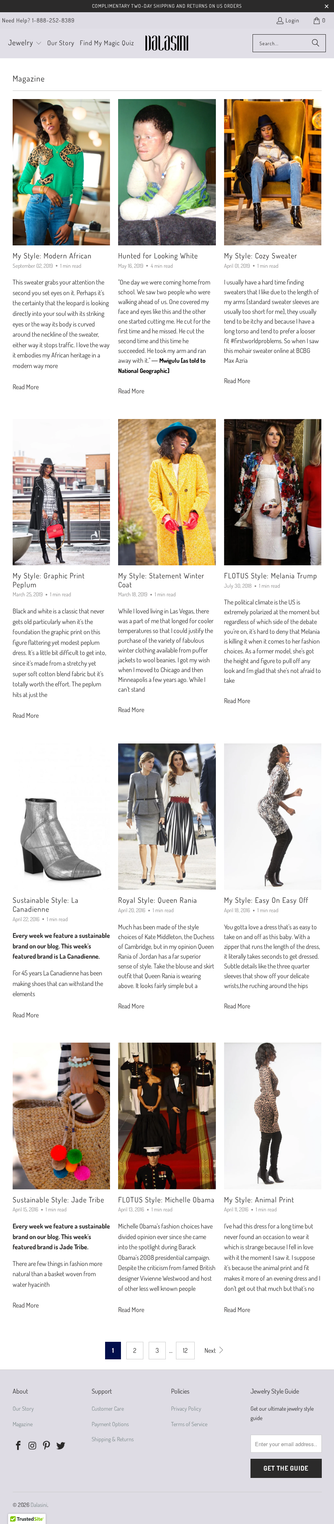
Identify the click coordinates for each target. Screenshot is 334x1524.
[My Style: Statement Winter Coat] (167, 492)
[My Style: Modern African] (61, 172)
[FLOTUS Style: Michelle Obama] (167, 1116)
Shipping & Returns (113, 1439)
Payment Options (110, 1423)
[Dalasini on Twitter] (61, 1446)
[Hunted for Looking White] (167, 172)
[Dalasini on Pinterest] (47, 1446)
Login (292, 20)
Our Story (23, 1408)
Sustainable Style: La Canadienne (46, 904)
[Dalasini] (166, 43)
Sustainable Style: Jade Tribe (58, 1199)
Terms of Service (189, 1423)
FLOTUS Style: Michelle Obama (166, 1199)
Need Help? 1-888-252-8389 (38, 20)
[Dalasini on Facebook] (19, 1446)
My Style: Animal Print (259, 1199)
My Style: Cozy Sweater (260, 255)
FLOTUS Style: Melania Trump (270, 575)
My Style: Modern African (52, 255)
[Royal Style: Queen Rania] (167, 816)
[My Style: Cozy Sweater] (273, 172)
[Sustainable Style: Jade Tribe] (61, 1116)
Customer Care (108, 1408)
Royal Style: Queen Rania (157, 899)
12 (185, 1350)
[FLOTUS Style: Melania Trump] (273, 492)
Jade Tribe (73, 1247)
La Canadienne (79, 956)
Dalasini (39, 1504)
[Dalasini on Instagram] (32, 1446)
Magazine (23, 1423)
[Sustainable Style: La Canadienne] (61, 816)
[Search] (315, 43)
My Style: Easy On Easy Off (266, 899)
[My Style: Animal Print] (273, 1116)
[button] (25, 43)
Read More (26, 387)
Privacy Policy (186, 1408)
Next (210, 1350)
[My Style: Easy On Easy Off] (273, 816)
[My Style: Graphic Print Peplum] (61, 492)
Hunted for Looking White (158, 255)
